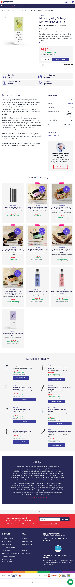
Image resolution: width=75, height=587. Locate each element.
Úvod (3, 10)
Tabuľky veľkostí (6, 550)
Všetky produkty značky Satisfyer (37, 497)
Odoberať (65, 519)
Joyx (22, 547)
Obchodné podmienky (8, 556)
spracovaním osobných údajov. (50, 524)
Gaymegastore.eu (26, 544)
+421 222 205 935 (64, 161)
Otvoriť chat (60, 167)
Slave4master (25, 553)
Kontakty (24, 538)
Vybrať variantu (21, 377)
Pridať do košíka (60, 59)
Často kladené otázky (8, 547)
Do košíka (24, 399)
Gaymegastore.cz (26, 541)
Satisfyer (42, 15)
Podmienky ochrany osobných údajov (8, 560)
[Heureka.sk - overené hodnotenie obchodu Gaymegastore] (58, 551)
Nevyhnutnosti (11, 10)
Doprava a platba (7, 541)
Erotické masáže (23, 10)
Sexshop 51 (24, 550)
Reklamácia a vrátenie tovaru (10, 553)
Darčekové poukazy (8, 538)
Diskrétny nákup (6, 544)
